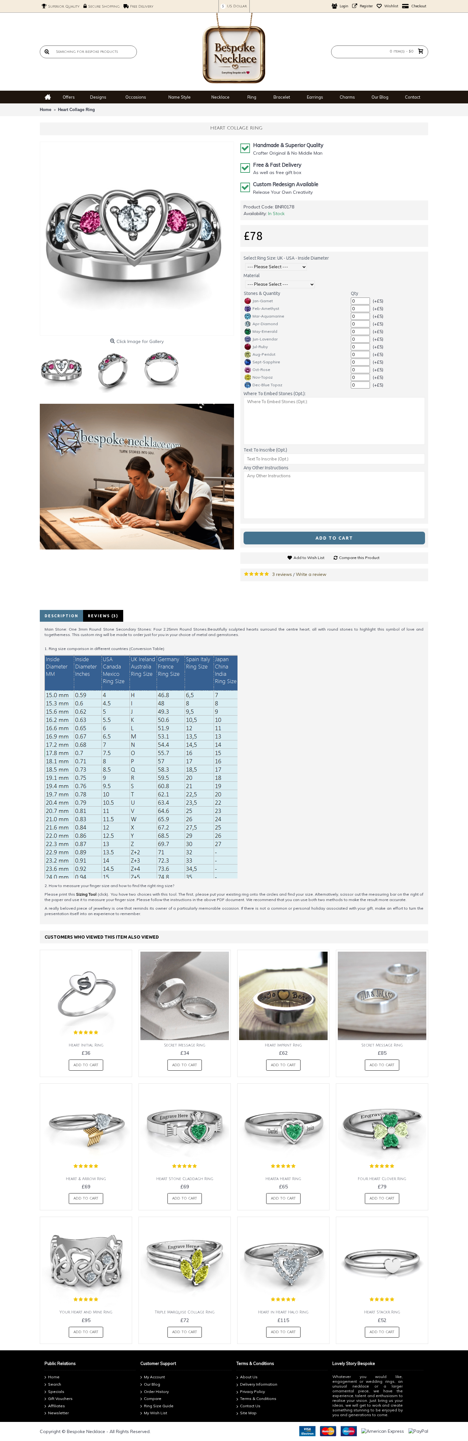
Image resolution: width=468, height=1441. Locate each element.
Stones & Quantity (262, 293)
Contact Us (250, 1405)
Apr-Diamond (265, 323)
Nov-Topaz (262, 377)
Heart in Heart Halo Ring (283, 1312)
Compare (152, 1398)
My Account (154, 1377)
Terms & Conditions (258, 1398)
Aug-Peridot (263, 354)
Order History (156, 1391)
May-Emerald (264, 331)
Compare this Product (359, 557)
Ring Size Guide (159, 1405)
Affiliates (56, 1405)
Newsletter (58, 1413)
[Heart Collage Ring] (137, 239)
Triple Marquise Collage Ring (185, 1312)
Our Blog (152, 1384)
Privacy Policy (252, 1391)
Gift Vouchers (60, 1398)
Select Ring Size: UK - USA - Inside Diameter (286, 258)
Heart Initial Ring (86, 1045)
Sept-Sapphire (266, 362)
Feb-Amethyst (265, 308)
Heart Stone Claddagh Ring (184, 1179)
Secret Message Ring (184, 1045)
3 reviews (282, 574)
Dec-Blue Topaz (267, 384)
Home (54, 1377)
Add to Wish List (309, 557)
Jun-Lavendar (265, 339)
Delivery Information (258, 1384)
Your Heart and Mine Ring (86, 1312)
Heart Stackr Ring (382, 1312)
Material (252, 275)
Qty (354, 293)
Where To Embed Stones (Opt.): (275, 393)
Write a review (311, 574)
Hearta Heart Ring (283, 1179)
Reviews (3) (103, 616)
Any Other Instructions (266, 467)
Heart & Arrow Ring (86, 1179)
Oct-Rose (261, 369)
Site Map (248, 1413)
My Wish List (155, 1413)
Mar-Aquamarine (268, 316)
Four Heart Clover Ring (382, 1179)
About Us (249, 1377)
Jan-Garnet (262, 300)
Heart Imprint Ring (283, 1045)
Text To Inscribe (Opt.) (265, 449)
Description (61, 616)
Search (54, 1384)
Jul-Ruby (260, 346)
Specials (56, 1391)
